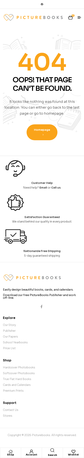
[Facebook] (42, 4)
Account (31, 454)
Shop (10, 454)
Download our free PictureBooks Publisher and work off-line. (39, 296)
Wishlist (73, 454)
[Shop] (11, 452)
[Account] (31, 452)
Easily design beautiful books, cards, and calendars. (38, 289)
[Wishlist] (73, 452)
